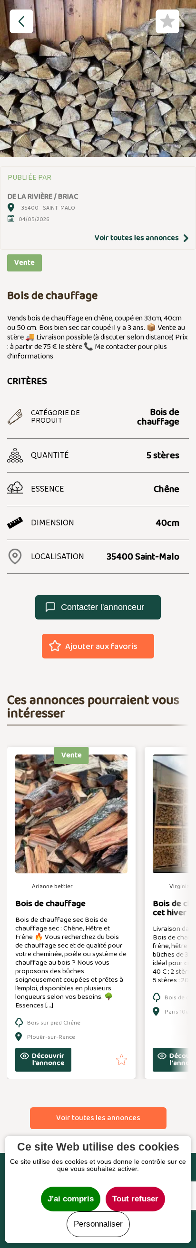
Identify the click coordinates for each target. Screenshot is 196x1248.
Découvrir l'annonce (48, 1059)
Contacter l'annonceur (102, 607)
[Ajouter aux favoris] (109, 1060)
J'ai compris (71, 1198)
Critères (27, 381)
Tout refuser (135, 1198)
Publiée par (29, 178)
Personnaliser (98, 1224)
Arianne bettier (52, 886)
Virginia (179, 886)
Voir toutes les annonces (137, 238)
